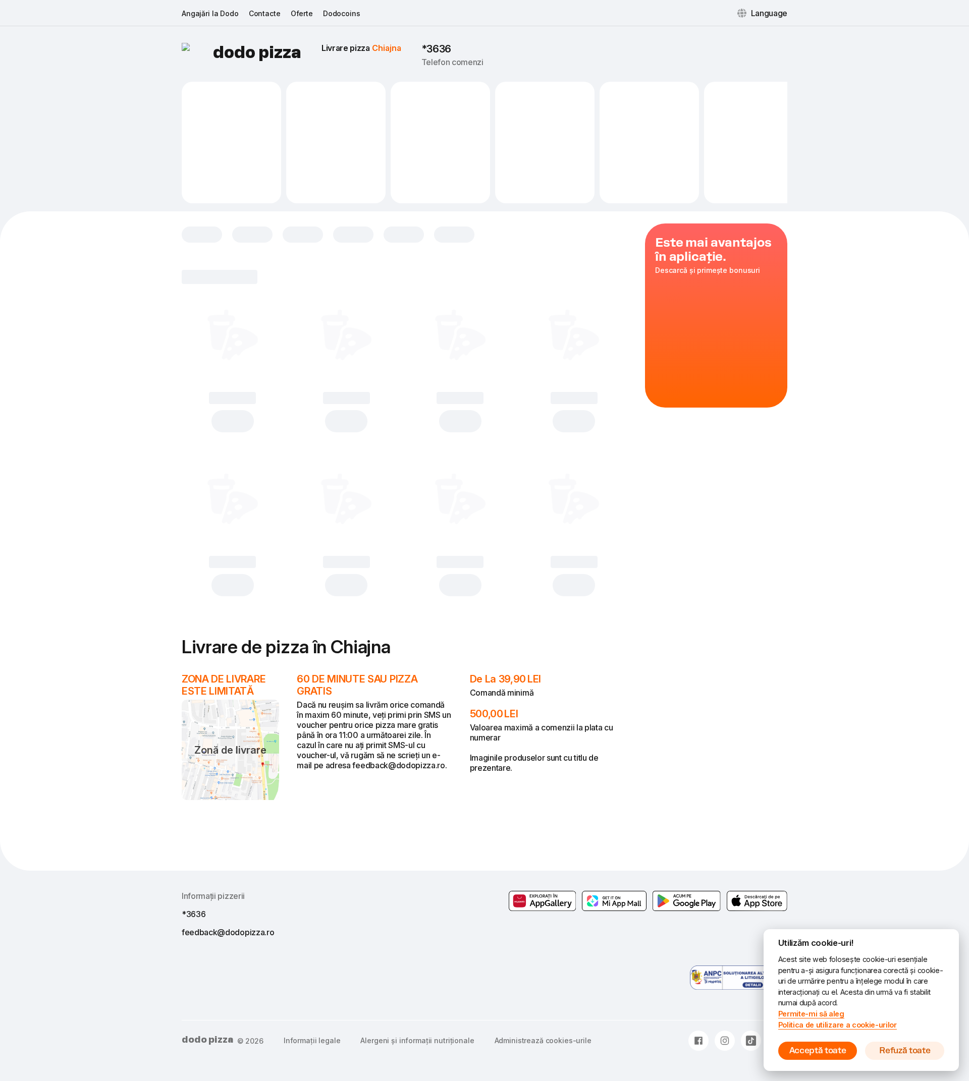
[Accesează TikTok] (751, 1041)
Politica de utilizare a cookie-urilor (837, 1024)
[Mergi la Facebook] (698, 1041)
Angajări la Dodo (210, 13)
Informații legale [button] (312, 1040)
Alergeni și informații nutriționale (417, 1040)
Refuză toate (904, 1050)
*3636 (436, 49)
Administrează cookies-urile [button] (543, 1040)
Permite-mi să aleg (811, 1013)
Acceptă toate (817, 1050)
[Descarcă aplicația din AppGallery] (542, 901)
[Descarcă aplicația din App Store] (757, 901)
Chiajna (386, 48)
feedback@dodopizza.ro (228, 932)
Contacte (265, 13)
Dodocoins (341, 13)
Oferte (302, 13)
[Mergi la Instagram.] (725, 1041)
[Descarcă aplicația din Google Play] (614, 901)
